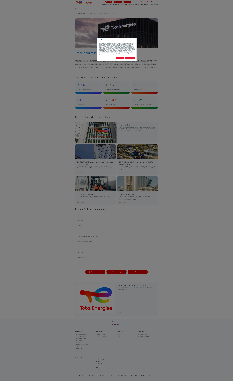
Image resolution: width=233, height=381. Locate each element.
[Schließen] (135, 39)
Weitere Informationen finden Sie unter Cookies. (110, 54)
